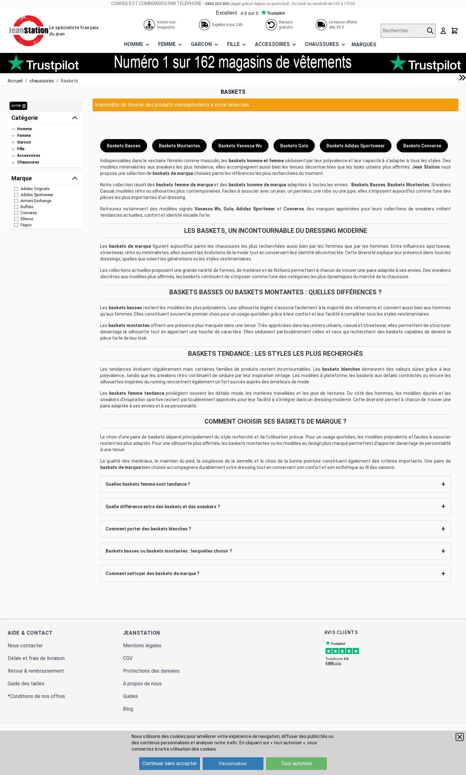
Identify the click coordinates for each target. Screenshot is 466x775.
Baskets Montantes (179, 145)
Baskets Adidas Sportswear (356, 145)
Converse (293, 208)
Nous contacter (25, 646)
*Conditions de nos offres (36, 696)
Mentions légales (142, 646)
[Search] (431, 31)
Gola (228, 208)
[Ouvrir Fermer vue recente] (462, 77)
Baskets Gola (294, 145)
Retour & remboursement (36, 671)
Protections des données (151, 671)
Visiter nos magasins (166, 24)
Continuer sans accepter (169, 763)
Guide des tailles (26, 684)
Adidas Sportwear (255, 208)
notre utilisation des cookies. (187, 749)
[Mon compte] (443, 31)
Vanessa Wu (208, 208)
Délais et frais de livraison (36, 658)
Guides (130, 696)
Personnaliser (233, 763)
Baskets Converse (422, 145)
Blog (128, 709)
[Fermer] (459, 737)
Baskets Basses (123, 145)
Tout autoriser (296, 763)
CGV (128, 658)
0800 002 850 (217, 4)
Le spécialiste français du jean (74, 30)
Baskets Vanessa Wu (240, 145)
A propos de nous (142, 684)
